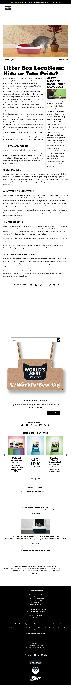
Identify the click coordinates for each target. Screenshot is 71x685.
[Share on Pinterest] (54, 284)
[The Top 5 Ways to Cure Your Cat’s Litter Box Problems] (35, 556)
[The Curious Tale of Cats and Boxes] (35, 498)
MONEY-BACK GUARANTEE (35, 600)
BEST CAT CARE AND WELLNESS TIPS (35, 647)
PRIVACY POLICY (35, 603)
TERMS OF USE (35, 613)
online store (56, 2)
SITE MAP (35, 617)
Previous (6, 453)
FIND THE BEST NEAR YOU (35, 594)
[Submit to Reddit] (40, 284)
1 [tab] (32, 479)
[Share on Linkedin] (58, 284)
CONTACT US (35, 596)
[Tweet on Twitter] (31, 284)
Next (64, 456)
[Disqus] (35, 313)
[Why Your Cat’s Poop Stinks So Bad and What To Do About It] (35, 526)
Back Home (63, 60)
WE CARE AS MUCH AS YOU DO (35, 645)
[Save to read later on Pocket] (49, 284)
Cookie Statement (35, 605)
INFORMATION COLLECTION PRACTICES (35, 609)
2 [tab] (35, 479)
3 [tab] (39, 479)
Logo (10, 8)
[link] (16, 455)
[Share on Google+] (45, 284)
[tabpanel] (16, 455)
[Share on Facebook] (36, 284)
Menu (66, 8)
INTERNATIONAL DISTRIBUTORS (35, 598)
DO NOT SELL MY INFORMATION (35, 607)
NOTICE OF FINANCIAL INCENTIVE (35, 611)
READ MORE (35, 513)
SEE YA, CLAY (35, 643)
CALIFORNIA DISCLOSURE (35, 615)
